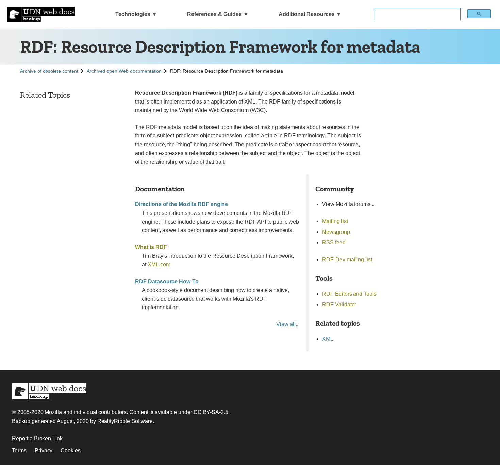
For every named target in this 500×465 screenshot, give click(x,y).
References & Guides (214, 14)
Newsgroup (336, 232)
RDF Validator (339, 305)
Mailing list (335, 221)
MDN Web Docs (49, 391)
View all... (288, 324)
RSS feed (334, 242)
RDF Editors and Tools (349, 294)
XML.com (159, 264)
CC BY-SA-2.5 (211, 412)
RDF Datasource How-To (167, 281)
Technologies (132, 14)
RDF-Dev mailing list (347, 259)
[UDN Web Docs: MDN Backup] (41, 14)
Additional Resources (307, 14)
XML (327, 339)
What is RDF (151, 247)
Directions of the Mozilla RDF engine (181, 204)
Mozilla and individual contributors (85, 412)
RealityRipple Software (125, 421)
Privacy (44, 450)
